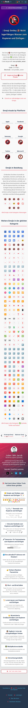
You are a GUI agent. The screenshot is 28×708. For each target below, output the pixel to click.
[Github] (12, 473)
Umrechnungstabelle (14, 658)
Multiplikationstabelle (14, 646)
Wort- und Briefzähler (14, 585)
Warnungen (14, 212)
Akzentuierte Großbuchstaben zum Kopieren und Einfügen (14, 618)
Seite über (7, 469)
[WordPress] (20, 473)
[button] (25, 2)
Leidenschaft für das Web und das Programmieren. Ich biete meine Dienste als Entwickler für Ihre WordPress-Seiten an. (14, 462)
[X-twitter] (8, 473)
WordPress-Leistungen (17, 469)
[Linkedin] (16, 473)
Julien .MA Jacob (14, 455)
